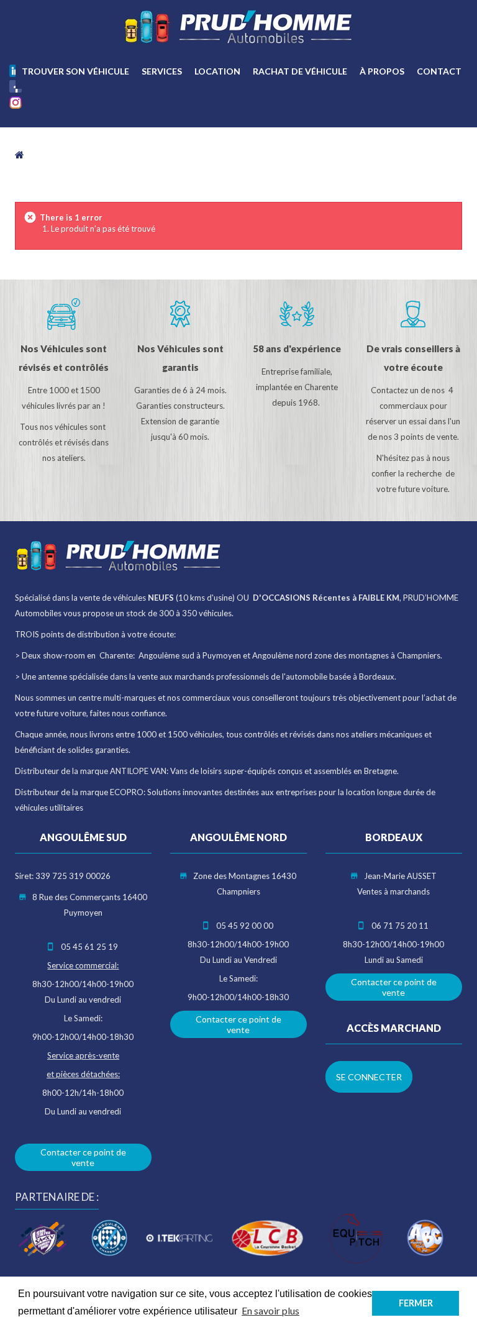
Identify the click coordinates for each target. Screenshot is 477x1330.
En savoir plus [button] (270, 1310)
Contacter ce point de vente (83, 1157)
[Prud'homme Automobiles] (238, 27)
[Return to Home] (19, 154)
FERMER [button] (416, 1303)
